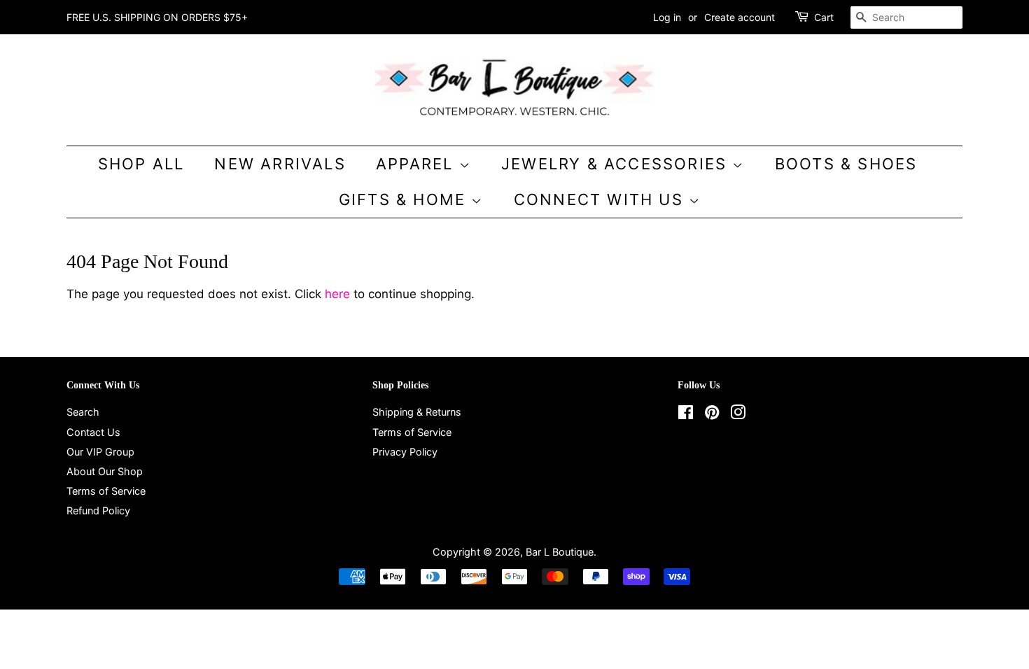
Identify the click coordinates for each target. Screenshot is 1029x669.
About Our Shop (104, 471)
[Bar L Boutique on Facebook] (686, 415)
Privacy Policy (405, 452)
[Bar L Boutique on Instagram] (738, 415)
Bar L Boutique (560, 552)
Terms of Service (106, 491)
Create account (739, 17)
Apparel (417, 164)
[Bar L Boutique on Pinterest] (712, 415)
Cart (824, 17)
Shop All (141, 164)
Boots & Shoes (846, 164)
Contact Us (93, 432)
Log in (667, 17)
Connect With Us (601, 199)
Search (82, 412)
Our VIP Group (100, 452)
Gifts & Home (405, 199)
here (337, 294)
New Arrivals (279, 164)
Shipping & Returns (416, 412)
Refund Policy (98, 510)
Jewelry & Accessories (616, 164)
